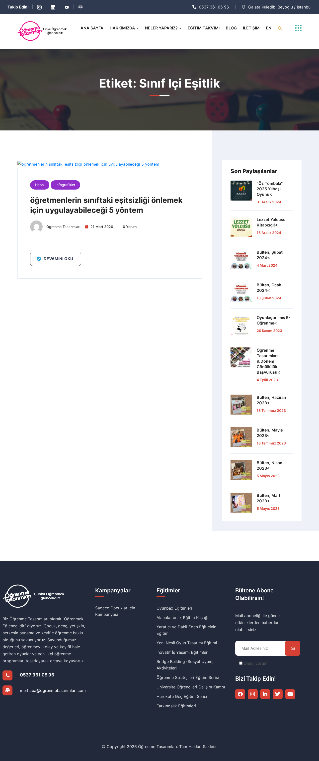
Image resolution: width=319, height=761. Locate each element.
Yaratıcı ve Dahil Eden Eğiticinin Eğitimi (186, 630)
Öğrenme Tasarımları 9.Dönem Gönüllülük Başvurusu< (268, 361)
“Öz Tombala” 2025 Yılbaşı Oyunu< (270, 189)
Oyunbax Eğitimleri (174, 608)
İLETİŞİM (251, 27)
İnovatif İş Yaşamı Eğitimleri (183, 652)
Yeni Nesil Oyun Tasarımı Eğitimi (187, 642)
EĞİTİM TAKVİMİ (204, 27)
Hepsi (39, 185)
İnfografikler (65, 185)
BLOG (231, 27)
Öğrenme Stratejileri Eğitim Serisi (188, 677)
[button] (280, 28)
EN (268, 27)
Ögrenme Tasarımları (63, 226)
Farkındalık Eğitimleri (176, 705)
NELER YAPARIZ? (161, 27)
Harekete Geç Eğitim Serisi (182, 696)
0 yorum (130, 226)
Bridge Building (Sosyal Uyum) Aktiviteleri (185, 664)
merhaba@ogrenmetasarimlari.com (53, 690)
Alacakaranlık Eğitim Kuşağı (182, 617)
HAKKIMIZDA (122, 27)
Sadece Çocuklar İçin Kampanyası (115, 611)
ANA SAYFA (91, 27)
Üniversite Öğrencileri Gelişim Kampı (191, 686)
